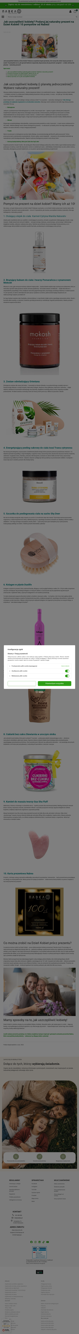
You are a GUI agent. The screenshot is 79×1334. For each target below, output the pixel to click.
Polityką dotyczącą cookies (51, 656)
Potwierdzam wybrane (22, 683)
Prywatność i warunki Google (41, 660)
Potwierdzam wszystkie (54, 683)
